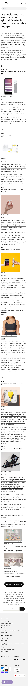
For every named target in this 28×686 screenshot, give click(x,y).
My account (4, 632)
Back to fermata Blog (15, 584)
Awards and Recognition (7, 623)
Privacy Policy (4, 640)
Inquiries (3, 627)
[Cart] (22, 3)
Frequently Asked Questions (8, 649)
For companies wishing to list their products (12, 630)
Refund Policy (4, 651)
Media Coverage (5, 621)
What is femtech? (5, 625)
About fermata (4, 618)
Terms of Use (4, 638)
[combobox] (14, 8)
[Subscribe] (22, 608)
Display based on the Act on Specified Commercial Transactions (13, 643)
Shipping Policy (5, 647)
